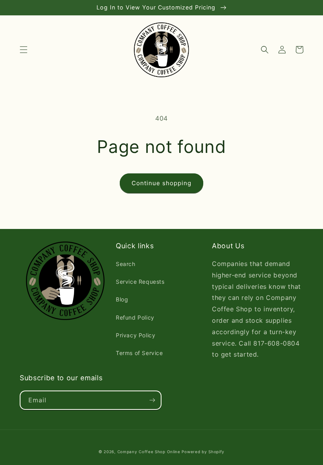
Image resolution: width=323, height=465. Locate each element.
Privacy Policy (135, 335)
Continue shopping (161, 183)
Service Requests (140, 281)
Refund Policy (135, 317)
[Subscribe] (152, 400)
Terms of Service (139, 353)
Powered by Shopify (203, 451)
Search (126, 263)
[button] (23, 49)
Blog (122, 299)
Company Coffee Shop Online (148, 451)
